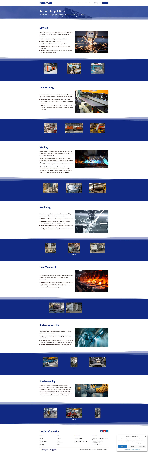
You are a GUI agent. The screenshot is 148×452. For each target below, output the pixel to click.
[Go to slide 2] (73, 254)
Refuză (132, 446)
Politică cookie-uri (127, 449)
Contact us (105, 2)
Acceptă (122, 446)
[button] (145, 436)
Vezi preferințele (141, 446)
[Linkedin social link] (107, 431)
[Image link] (44, 449)
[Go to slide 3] (74, 254)
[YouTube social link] (104, 431)
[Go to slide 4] (75, 254)
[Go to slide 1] (72, 254)
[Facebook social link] (101, 431)
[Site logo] (46, 2)
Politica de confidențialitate (135, 449)
